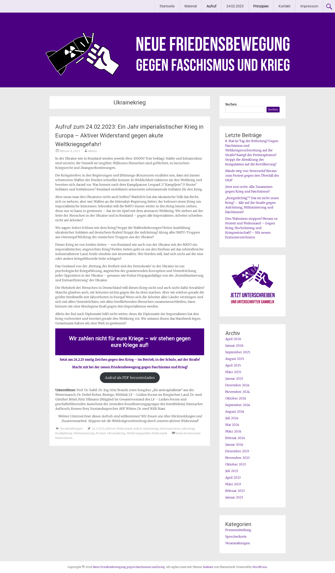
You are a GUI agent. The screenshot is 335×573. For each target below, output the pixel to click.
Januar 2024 (234, 444)
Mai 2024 (232, 425)
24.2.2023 (98, 428)
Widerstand (159, 433)
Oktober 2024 (235, 398)
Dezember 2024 (237, 385)
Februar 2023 (235, 491)
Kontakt (284, 6)
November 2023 (237, 458)
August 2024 (234, 411)
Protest (101, 433)
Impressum (309, 6)
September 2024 (237, 405)
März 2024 (233, 431)
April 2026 (233, 339)
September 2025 (237, 352)
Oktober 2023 (235, 464)
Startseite (167, 6)
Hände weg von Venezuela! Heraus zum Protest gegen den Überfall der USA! (252, 175)
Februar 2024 (235, 438)
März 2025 (233, 372)
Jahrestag (188, 428)
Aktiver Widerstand (118, 428)
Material (191, 6)
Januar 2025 (234, 378)
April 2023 (233, 477)
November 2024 (237, 392)
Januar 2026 (234, 345)
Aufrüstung (150, 428)
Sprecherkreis (235, 536)
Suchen (231, 104)
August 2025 (234, 359)
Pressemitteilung (238, 530)
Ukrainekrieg (116, 433)
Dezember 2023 (237, 451)
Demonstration (170, 428)
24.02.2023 (234, 6)
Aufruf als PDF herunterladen (130, 377)
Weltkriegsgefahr (138, 433)
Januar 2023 (234, 497)
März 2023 (233, 484)
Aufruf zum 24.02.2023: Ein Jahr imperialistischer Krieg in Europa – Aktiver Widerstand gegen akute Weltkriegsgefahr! (129, 135)
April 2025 (233, 365)
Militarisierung (84, 433)
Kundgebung (63, 433)
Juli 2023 (231, 471)
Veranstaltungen (71, 428)
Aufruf (137, 428)
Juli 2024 (231, 418)
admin (92, 151)
